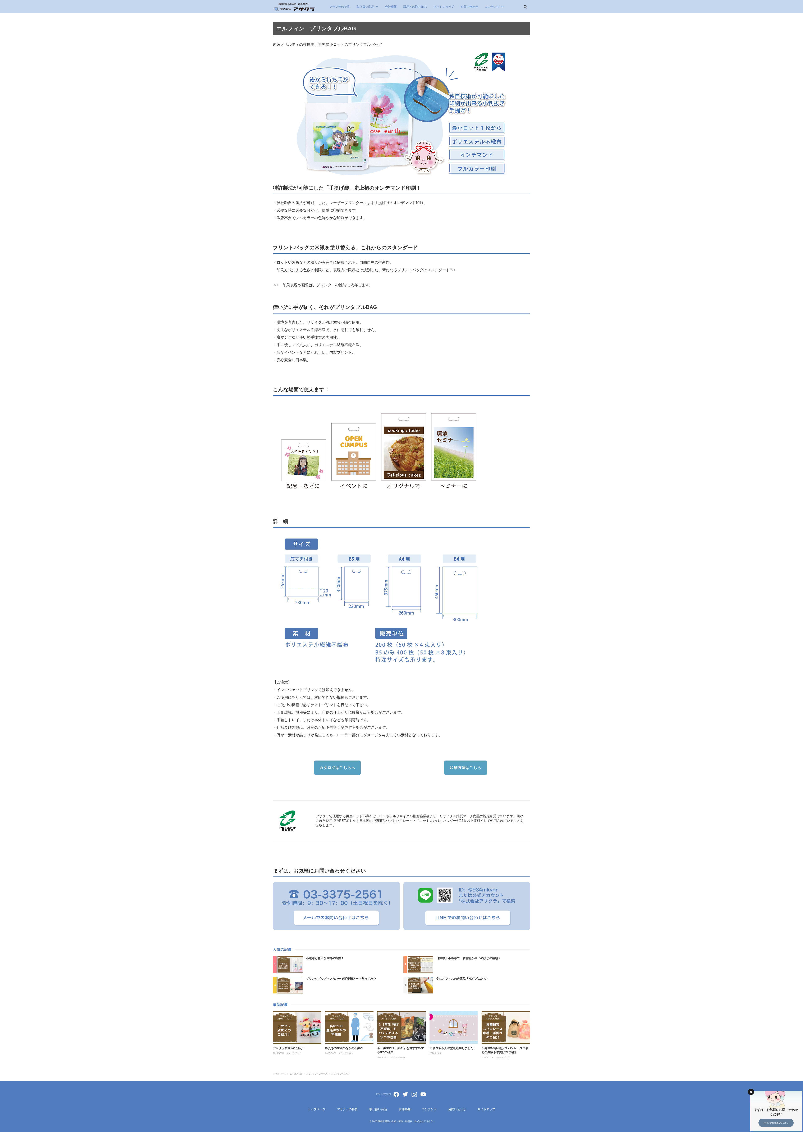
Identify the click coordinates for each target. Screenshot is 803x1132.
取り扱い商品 (365, 6)
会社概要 (391, 6)
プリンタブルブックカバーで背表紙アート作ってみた (341, 978)
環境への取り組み (415, 6)
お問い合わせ (469, 6)
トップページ (316, 1109)
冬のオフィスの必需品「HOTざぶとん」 (463, 978)
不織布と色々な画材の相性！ (325, 958)
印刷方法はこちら (465, 768)
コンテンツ (492, 6)
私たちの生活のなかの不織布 (344, 1048)
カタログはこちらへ (337, 768)
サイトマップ (486, 1109)
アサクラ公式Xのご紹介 (288, 1048)
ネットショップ (443, 6)
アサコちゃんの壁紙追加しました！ (453, 1048)
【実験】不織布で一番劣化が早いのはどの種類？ (468, 958)
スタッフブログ (293, 1053)
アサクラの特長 (339, 6)
